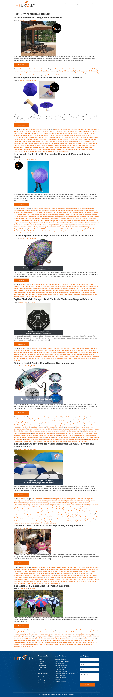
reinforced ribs (67, 145)
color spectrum (78, 419)
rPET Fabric (44, 229)
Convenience (37, 569)
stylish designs (71, 147)
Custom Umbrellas (47, 569)
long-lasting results (65, 431)
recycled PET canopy (24, 145)
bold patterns (30, 632)
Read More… (21, 64)
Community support (29, 505)
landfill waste (78, 139)
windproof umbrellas (27, 646)
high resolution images (54, 429)
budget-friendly (60, 503)
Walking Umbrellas (60, 667)
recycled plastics (36, 145)
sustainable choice (78, 229)
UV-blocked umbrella (27, 644)
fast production (59, 427)
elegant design (38, 71)
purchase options (39, 354)
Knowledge (75, 4)
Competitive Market (90, 419)
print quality (24, 435)
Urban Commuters (79, 149)
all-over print (47, 417)
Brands (48, 567)
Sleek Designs (50, 147)
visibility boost (76, 521)
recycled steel (58, 145)
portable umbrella (19, 354)
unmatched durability (92, 73)
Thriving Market (62, 581)
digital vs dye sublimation (74, 423)
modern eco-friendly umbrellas (65, 141)
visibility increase (37, 441)
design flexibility (25, 423)
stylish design (73, 640)
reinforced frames (41, 294)
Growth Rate (76, 575)
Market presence (72, 511)
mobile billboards (40, 513)
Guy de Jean (85, 575)
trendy (38, 358)
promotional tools (80, 435)
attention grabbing (55, 499)
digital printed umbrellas (49, 423)
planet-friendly (63, 143)
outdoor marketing (84, 513)
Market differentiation (60, 511)
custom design (86, 421)
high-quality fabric (68, 71)
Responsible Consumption (83, 227)
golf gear (53, 636)
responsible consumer (20, 356)
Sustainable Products (34, 231)
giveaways (68, 509)
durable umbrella (88, 210)
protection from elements (88, 638)
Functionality (60, 509)
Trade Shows (18, 521)
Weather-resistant (25, 233)
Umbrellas (44, 69)
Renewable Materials (53, 227)
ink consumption (81, 429)
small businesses (71, 579)
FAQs (82, 350)
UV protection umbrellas (21, 75)
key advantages (35, 431)
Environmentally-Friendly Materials (58, 571)
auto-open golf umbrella (63, 630)
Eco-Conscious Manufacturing (43, 212)
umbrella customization (58, 439)
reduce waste (84, 225)
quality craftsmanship (56, 354)
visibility (69, 521)
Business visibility (84, 503)
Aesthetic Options (37, 208)
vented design (38, 644)
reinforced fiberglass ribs (53, 640)
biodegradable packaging (63, 131)
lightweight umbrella (81, 219)
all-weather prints (57, 417)
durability (75, 133)
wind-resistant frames (62, 151)
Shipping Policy (43, 683)
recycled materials (42, 225)
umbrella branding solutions (41, 439)
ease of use (53, 634)
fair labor (80, 216)
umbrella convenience (39, 642)
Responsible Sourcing (20, 229)
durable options (45, 425)
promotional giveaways (67, 435)
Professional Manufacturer (39, 579)
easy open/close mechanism (22, 350)
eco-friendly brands (70, 286)
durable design (68, 210)
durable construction (91, 348)
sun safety (91, 640)
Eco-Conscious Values (76, 212)
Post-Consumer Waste (77, 223)
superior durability (19, 642)
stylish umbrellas (56, 73)
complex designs (19, 421)
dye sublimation (64, 425)
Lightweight (41, 290)
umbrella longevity (61, 231)
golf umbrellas (62, 575)
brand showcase (92, 417)
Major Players (59, 577)
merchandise (31, 513)
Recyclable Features (54, 579)
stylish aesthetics (60, 147)
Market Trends (76, 577)
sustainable (76, 294)
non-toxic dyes (26, 433)
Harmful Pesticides (47, 219)
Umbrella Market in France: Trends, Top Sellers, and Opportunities (49, 525)
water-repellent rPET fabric (46, 151)
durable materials (84, 133)
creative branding (76, 505)
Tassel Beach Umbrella (62, 661)
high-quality (82, 509)
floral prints (64, 288)
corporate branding (31, 421)
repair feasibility (90, 145)
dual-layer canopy (66, 133)
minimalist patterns (49, 141)
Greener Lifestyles (34, 219)
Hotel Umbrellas (60, 675)
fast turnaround (69, 427)
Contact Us (41, 677)
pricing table (29, 354)
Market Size (67, 577)
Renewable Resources (67, 227)
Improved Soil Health (59, 219)
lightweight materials (89, 139)
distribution (35, 507)
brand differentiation (69, 417)
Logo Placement (33, 511)
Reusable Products (34, 229)
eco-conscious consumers (40, 350)
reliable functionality (79, 145)
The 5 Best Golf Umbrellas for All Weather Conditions (42, 585)
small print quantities (85, 437)
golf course (37, 636)
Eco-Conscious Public (88, 569)
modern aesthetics (86, 352)
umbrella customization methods (75, 439)
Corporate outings (55, 505)
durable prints (54, 425)
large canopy (24, 638)
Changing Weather (72, 567)
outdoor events (36, 433)
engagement (65, 507)
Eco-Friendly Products (26, 571)
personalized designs (60, 433)
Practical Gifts (56, 515)
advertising (46, 499)
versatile (60, 358)
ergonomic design (48, 216)
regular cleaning (41, 227)
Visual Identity (47, 441)
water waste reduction (58, 441)
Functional (72, 288)
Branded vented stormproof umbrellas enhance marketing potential (34, 503)
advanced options (37, 417)
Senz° (63, 579)
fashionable (43, 509)
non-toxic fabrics (39, 143)
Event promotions (33, 509)
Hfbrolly (60, 71)
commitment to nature (27, 286)
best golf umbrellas (19, 632)
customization (26, 507)
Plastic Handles (49, 223)
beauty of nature (55, 284)
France (73, 573)
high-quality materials (85, 636)
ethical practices (81, 137)
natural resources (89, 141)
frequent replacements (41, 139)
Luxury (59, 290)
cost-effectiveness (45, 133)
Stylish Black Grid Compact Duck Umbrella (60, 356)
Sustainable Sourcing (48, 231)
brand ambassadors (27, 501)
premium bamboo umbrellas (29, 73)
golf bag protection (27, 636)
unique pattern (45, 358)
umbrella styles (87, 642)
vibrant (22, 296)
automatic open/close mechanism (88, 129)
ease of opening (45, 634)
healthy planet (88, 288)
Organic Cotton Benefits (36, 223)
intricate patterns (24, 431)
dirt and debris (56, 133)
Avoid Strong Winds (49, 208)
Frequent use (51, 509)
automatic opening (92, 630)
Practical (20, 579)
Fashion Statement (90, 350)
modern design (74, 290)
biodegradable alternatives (32, 131)
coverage (17, 634)
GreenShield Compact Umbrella (58, 139)
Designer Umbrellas (61, 681)
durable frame (78, 210)
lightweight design (49, 638)
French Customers (81, 573)
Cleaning (49, 348)
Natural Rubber (90, 221)
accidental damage (60, 129)
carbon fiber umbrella (68, 632)
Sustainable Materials (67, 519)
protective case (80, 143)
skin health (65, 640)
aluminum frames (50, 630)
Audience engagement (69, 499)
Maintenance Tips (37, 141)
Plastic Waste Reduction (62, 223)
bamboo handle (18, 131)
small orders (74, 437)
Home (57, 4)
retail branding (18, 437)
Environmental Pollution (35, 216)
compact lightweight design (22, 133)
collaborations (18, 505)
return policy (32, 356)
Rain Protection (18, 225)
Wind (44, 523)
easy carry (61, 634)
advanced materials (38, 630)
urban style (54, 358)
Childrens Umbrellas (61, 671)
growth (70, 575)
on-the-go (55, 292)
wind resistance (51, 523)
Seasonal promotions (81, 517)
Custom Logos (86, 505)
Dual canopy (43, 507)
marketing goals (76, 431)
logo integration (53, 431)
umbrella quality (77, 642)
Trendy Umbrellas (80, 581)
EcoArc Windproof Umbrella (82, 135)
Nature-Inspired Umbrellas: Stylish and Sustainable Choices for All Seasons (53, 235)
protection (94, 515)
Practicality (64, 515)
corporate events (42, 421)
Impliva (30, 577)
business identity (51, 419)
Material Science (61, 221)
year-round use (82, 441)
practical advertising (45, 515)
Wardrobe (47, 583)
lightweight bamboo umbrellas (84, 71)
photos (93, 513)
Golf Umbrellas (59, 663)
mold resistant (84, 290)
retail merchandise (29, 437)
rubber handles (53, 229)
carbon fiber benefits (41, 632)
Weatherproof (37, 523)
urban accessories (67, 149)
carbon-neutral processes (90, 131)
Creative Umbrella (60, 659)
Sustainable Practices (48, 149)
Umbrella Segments (37, 583)
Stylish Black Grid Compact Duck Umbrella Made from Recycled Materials (53, 299)
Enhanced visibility (87, 507)
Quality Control (42, 667)
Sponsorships (26, 519)
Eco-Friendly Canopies (91, 212)
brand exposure (47, 501)
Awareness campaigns (84, 499)
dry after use (60, 210)
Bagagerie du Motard (38, 567)
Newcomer (84, 577)
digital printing (61, 423)
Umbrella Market (92, 581)
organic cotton (23, 223)
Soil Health (68, 229)
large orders (44, 431)
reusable (55, 294)
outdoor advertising (63, 513)
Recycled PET (53, 225)
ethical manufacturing (68, 137)
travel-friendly (32, 358)
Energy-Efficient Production (73, 214)
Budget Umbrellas (60, 677)
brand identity (56, 501)
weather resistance (26, 523)
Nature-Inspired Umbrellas (44, 292)
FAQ (39, 679)
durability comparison (20, 425)
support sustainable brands (82, 356)
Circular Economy (24, 210)
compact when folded (77, 348)
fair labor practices (92, 137)
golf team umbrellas (63, 636)
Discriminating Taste (60, 569)
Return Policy (42, 681)
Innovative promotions (20, 511)
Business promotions (71, 503)
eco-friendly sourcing (83, 286)
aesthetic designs (71, 129)
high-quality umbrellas (69, 429)
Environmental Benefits (21, 137)
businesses (60, 419)
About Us (93, 4)
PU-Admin (33, 20)
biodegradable (65, 284)
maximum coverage (74, 638)
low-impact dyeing (51, 290)
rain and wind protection (27, 640)
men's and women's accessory (70, 352)
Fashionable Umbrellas (63, 573)
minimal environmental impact (75, 221)
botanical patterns (76, 284)
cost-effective (52, 421)
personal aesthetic (74, 292)
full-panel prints (88, 427)
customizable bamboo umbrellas (75, 69)
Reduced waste (30, 294)
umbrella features (52, 642)
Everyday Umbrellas (88, 571)
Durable (43, 286)
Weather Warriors (56, 583)
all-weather (35, 284)
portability (72, 143)
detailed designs (36, 423)
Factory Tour (42, 665)
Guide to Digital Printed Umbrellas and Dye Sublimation (44, 363)
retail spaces (39, 437)
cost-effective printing (63, 421)
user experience (72, 231)
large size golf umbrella (36, 638)
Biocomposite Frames (63, 208)
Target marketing (90, 519)
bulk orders (41, 419)
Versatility (46, 644)
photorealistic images (74, 433)
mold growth (79, 141)
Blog (39, 669)
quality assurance (19, 517)
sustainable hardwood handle (32, 149)
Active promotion (37, 499)
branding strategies (32, 419)
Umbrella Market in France (22, 583)
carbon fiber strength (54, 632)
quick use (17, 640)
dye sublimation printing (77, 425)
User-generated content (54, 521)
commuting (56, 348)
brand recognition (75, 501)
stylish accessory (41, 356)
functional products (19, 429)
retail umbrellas (48, 437)
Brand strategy (85, 501)
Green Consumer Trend (21, 219)
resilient (50, 294)
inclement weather (91, 509)
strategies (48, 519)
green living (38, 352)
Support (85, 4)
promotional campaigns (36, 435)
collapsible (17, 286)
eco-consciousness (20, 71)
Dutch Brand (77, 569)
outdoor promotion (47, 433)
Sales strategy (56, 517)
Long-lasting (42, 511)
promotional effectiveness (51, 435)
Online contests (51, 513)
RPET (43, 147)
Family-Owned (18, 573)
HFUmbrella (93, 575)
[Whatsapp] (108, 684)
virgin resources (33, 151)
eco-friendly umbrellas (47, 214)
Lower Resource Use (36, 221)
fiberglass (17, 139)
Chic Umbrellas (87, 567)
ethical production (71, 216)
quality (47, 354)
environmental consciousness (38, 137)
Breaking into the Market (58, 567)
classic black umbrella (82, 632)
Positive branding (32, 515)
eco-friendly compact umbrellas (51, 135)
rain (37, 517)
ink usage (90, 429)
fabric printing (50, 427)
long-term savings (19, 141)
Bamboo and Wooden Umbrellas (30, 69)
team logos (28, 642)
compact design (65, 348)
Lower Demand (24, 221)
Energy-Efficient (59, 214)
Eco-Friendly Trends (33, 214)
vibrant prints (23, 151)
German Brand (52, 575)
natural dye (22, 292)
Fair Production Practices (91, 216)
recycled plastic (63, 225)
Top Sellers (71, 581)
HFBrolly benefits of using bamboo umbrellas (38, 17)
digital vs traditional (89, 423)
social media (18, 519)
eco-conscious (51, 286)
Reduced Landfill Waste (28, 227)
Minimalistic (65, 290)
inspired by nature (24, 290)
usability (43, 521)
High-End (17, 577)
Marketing (82, 511)
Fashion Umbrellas (41, 573)
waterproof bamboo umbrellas (51, 75)
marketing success (87, 431)
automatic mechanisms (78, 630)
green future (79, 288)
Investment (33, 290)
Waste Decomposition (84, 231)
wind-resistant (18, 360)
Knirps (47, 577)
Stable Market (81, 579)
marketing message (20, 513)
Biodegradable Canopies (78, 208)
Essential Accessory (75, 571)
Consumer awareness (48, 210)
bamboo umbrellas (58, 69)
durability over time (33, 425)
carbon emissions (76, 131)
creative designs (76, 421)
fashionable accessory (20, 352)
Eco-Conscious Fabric (26, 212)
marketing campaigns (92, 511)
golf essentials (46, 636)
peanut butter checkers (52, 143)
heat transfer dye (41, 429)
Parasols (57, 679)
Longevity (28, 141)
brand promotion (81, 417)
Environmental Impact (50, 71)
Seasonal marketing (68, 517)
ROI (50, 517)
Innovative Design (38, 577)
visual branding (86, 521)
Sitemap (71, 694)
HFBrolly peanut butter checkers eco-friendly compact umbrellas (48, 77)
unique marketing (34, 521)
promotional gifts (73, 515)
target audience (79, 519)
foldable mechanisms (27, 139)
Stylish (61, 294)
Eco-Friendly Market (20, 214)
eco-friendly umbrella (71, 634)
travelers (58, 149)
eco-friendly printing (25, 427)
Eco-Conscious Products (60, 212)
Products (65, 4)
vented (64, 521)
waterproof (38, 296)
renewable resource (45, 73)
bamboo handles (44, 284)
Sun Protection (82, 640)
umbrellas (26, 521)
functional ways (31, 429)
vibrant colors (18, 441)
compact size (35, 133)
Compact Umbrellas (61, 665)
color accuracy (69, 419)
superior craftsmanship (69, 73)
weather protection (79, 358)
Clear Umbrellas (60, 669)
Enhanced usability (75, 507)
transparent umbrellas (87, 294)
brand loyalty (65, 501)
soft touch (20, 439)
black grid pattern (37, 348)
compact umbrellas (26, 569)
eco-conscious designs (35, 135)
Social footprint (93, 517)
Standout (34, 519)
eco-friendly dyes (67, 135)
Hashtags (75, 509)
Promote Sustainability (92, 223)
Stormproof (41, 519)
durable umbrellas (90, 69)
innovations (70, 219)
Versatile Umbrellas (35, 75)
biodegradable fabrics (47, 131)
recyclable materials (30, 225)
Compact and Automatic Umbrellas (30, 129)
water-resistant (29, 296)
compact (37, 286)
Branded (93, 501)
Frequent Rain (27, 575)
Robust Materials (35, 147)
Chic (44, 348)
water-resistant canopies (57, 644)
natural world (31, 292)
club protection (94, 632)
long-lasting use (56, 352)
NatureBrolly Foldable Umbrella (23, 143)
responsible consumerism (22, 147)
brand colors (37, 501)
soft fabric (62, 229)
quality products (30, 517)
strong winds (56, 519)
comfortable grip (36, 210)
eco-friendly (29, 71)
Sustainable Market (91, 229)
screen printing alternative (62, 437)
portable (92, 292)
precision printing (86, 433)
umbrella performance (65, 642)
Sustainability (81, 73)
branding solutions (19, 419)
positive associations (20, 515)
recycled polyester (47, 145)
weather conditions (71, 644)
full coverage (79, 427)
